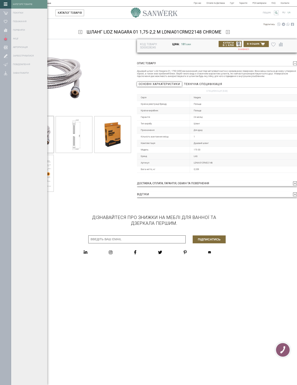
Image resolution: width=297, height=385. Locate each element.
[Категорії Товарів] (5, 4)
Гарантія (243, 3)
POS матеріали (259, 3)
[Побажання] (5, 21)
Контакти (285, 3)
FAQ (274, 3)
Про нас (197, 3)
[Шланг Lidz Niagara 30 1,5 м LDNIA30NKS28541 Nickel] (228, 32)
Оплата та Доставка (215, 3)
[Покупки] (5, 13)
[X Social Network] (167, 252)
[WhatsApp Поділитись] (288, 24)
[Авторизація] (5, 47)
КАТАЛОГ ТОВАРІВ (70, 12)
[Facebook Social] (142, 252)
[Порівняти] (5, 30)
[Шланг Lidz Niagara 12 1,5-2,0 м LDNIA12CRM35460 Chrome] (80, 32)
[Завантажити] (5, 73)
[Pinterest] (192, 252)
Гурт (232, 3)
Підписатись (209, 239)
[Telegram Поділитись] (283, 24)
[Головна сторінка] (154, 14)
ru (283, 12)
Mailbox (216, 252)
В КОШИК (253, 43)
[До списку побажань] (273, 44)
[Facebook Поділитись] (292, 24)
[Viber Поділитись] (278, 24)
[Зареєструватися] (5, 56)
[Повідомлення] (5, 64)
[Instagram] (117, 252)
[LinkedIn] (92, 252)
